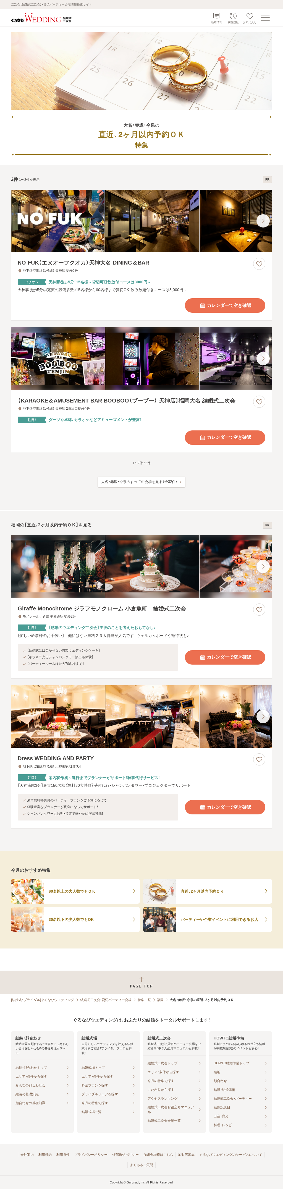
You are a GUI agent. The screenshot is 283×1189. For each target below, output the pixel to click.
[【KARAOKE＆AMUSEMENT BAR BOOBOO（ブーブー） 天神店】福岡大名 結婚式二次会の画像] (141, 358)
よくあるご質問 (141, 1165)
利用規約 (45, 1155)
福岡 (160, 1000)
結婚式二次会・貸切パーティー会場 (106, 1000)
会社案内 (27, 1155)
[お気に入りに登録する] (259, 264)
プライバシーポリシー (91, 1155)
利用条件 (63, 1155)
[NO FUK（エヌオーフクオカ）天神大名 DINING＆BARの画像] (141, 221)
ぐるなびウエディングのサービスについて (230, 1155)
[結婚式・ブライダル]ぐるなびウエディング (42, 1000)
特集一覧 (144, 1000)
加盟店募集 (186, 1155)
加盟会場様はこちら (158, 1155)
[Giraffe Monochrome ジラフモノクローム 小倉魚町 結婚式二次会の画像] (141, 566)
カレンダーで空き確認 (229, 305)
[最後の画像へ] (263, 221)
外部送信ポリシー (125, 1155)
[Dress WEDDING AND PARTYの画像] (141, 716)
